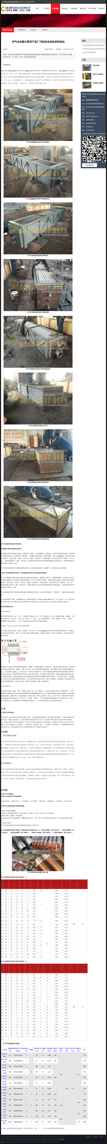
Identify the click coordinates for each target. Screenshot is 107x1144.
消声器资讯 (21, 30)
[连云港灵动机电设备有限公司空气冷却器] (15, 11)
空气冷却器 (24, 2)
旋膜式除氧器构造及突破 (56, 1128)
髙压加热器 (95, 65)
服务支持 (83, 8)
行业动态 (33, 30)
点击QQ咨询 (89, 165)
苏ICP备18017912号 (18, 1139)
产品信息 (55, 8)
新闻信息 (65, 8)
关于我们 (46, 8)
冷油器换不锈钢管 (97, 83)
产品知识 (44, 30)
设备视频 (74, 8)
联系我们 (101, 8)
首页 (37, 8)
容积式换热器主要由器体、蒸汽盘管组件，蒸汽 (22, 1128)
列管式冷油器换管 (97, 74)
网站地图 (88, 1137)
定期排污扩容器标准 (89, 52)
